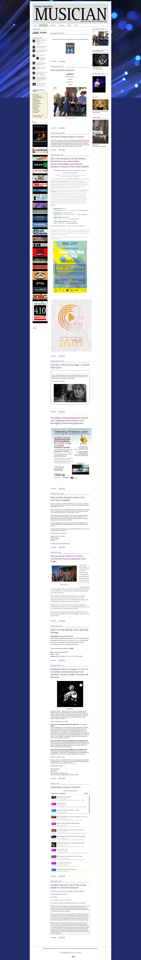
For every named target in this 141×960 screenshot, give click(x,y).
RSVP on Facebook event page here (59, 533)
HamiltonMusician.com (72, 39)
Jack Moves (70, 745)
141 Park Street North (71, 656)
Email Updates (78, 948)
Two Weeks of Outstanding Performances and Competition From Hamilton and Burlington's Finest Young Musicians (69, 420)
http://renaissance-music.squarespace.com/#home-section (64, 774)
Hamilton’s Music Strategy (77, 640)
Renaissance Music (55, 760)
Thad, (71, 733)
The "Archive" (64, 948)
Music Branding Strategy (66, 636)
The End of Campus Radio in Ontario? (67, 136)
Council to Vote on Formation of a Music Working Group (41, 63)
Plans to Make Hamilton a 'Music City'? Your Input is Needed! (68, 498)
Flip (74, 956)
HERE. (72, 648)
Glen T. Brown (78, 952)
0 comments (53, 61)
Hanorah (70, 743)
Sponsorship (71, 948)
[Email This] (59, 61)
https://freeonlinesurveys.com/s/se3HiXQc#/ (61, 900)
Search (76, 25)
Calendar (69, 25)
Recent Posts (43, 25)
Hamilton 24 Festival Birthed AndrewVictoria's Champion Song (39, 42)
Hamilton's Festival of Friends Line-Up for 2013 (41, 68)
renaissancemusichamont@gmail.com (59, 773)
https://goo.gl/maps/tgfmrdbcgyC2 (61, 543)
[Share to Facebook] (64, 61)
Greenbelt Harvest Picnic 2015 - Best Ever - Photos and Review (42, 73)
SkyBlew (73, 754)
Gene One (60, 754)
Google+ (35, 328)
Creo (59, 733)
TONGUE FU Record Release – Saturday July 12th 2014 (41, 85)
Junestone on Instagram (70, 118)
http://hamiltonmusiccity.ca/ (59, 530)
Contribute (61, 25)
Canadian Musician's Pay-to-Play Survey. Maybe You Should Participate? (69, 886)
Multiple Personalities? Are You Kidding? (41, 47)
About (35, 25)
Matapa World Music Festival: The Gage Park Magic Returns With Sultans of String (40, 79)
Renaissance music (70, 712)
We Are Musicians (40, 55)
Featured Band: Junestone (62, 70)
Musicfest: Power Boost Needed (43, 59)
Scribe (55, 733)
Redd (87, 752)
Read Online (53, 25)
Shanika (82, 745)
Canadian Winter (55, 752)
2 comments (53, 937)
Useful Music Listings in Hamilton (66, 787)
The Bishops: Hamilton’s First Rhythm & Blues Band (41, 51)
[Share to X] (62, 61)
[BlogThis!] (61, 61)
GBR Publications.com (69, 952)
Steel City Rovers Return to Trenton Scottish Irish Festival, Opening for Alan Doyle (68, 559)
